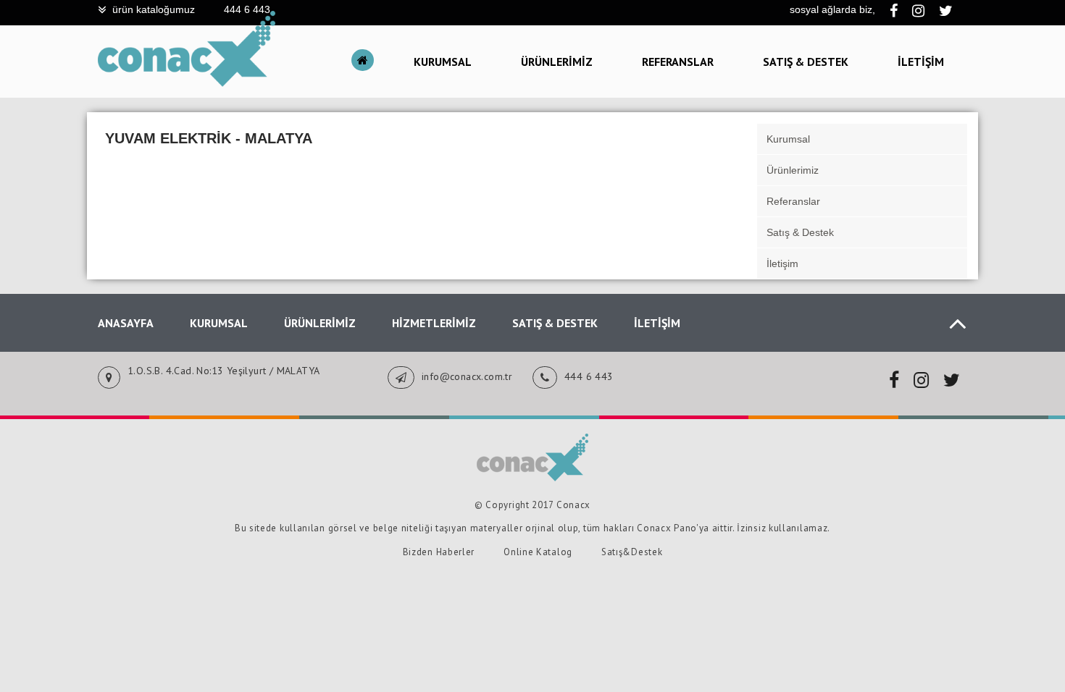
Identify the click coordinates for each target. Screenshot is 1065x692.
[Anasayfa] (365, 61)
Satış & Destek (805, 61)
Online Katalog (538, 552)
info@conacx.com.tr (467, 376)
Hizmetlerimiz (434, 323)
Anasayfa (126, 323)
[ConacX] (186, 83)
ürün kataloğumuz (153, 9)
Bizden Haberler (439, 552)
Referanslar (678, 61)
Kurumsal (443, 61)
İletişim (921, 61)
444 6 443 (247, 9)
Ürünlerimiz (557, 61)
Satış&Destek (631, 552)
